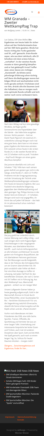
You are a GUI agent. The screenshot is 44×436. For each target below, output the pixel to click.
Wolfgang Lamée (14, 30)
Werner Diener (22, 433)
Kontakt (20, 420)
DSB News (33, 370)
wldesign (21, 430)
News (33, 30)
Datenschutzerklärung (27, 417)
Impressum (9, 417)
